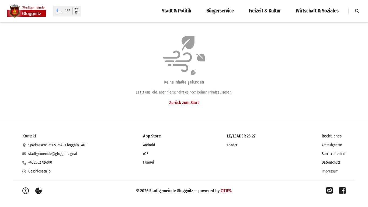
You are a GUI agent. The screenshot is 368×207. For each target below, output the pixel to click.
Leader (232, 145)
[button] (39, 171)
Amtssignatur (332, 145)
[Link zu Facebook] (342, 190)
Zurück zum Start (184, 102)
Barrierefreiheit (334, 153)
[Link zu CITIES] (329, 190)
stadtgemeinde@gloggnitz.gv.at (52, 153)
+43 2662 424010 (40, 162)
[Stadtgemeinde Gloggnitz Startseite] (26, 11)
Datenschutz (331, 162)
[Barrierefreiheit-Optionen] (25, 191)
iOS (145, 153)
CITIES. (226, 190)
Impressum (330, 171)
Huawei (148, 162)
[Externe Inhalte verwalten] (38, 191)
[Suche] (357, 11)
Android (149, 145)
